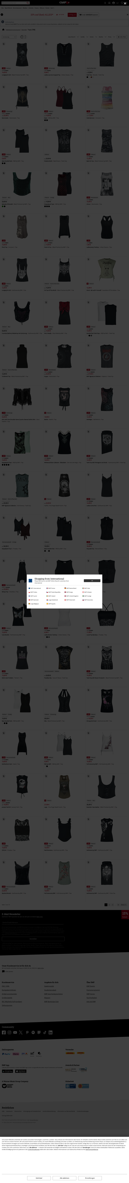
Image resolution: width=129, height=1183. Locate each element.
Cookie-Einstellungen (34, 1149)
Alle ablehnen (64, 1178)
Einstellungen (90, 1178)
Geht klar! (39, 1178)
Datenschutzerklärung (92, 1149)
